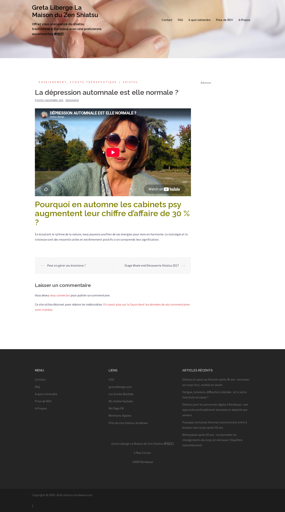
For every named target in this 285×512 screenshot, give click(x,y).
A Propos (244, 20)
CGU (111, 379)
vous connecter (60, 295)
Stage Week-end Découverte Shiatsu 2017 (151, 265)
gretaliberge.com (120, 387)
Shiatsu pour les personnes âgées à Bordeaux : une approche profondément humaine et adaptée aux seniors (215, 409)
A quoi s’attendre (199, 20)
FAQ (180, 20)
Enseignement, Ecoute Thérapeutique (78, 82)
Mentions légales (120, 415)
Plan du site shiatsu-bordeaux (128, 423)
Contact (167, 20)
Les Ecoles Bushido (121, 394)
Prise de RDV (224, 20)
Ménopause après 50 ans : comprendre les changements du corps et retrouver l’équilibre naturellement (212, 440)
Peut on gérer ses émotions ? (66, 265)
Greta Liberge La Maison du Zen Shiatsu (65, 11)
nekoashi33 (72, 100)
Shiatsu (130, 82)
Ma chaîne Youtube (121, 401)
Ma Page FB (116, 408)
